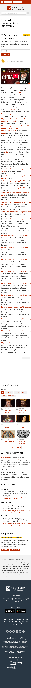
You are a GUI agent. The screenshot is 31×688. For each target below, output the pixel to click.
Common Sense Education (10, 565)
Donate (4, 550)
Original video (5, 457)
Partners (15, 623)
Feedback (26, 619)
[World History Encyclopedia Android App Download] (21, 611)
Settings (15, 624)
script (6, 152)
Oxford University (23, 561)
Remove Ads (25, 358)
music (3, 133)
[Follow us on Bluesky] (13, 632)
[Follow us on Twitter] (10, 632)
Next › (12, 447)
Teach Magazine (18, 570)
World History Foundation (10, 637)
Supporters (23, 623)
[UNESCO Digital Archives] (15, 664)
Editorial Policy (12, 621)
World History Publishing (11, 640)
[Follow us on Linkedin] (17, 632)
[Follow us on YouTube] (23, 632)
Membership (8, 2)
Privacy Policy (23, 621)
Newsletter (18, 619)
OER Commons (17, 568)
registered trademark (15, 652)
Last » (19, 447)
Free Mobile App (17, 2)
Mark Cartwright (15, 459)
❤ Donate (5, 54)
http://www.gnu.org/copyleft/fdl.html (15, 181)
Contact (10, 619)
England (18, 92)
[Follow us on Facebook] (7, 632)
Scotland (14, 109)
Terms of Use (6, 623)
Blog (4, 621)
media (3, 138)
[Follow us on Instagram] (20, 632)
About (4, 619)
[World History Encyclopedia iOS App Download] (10, 611)
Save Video (5, 65)
